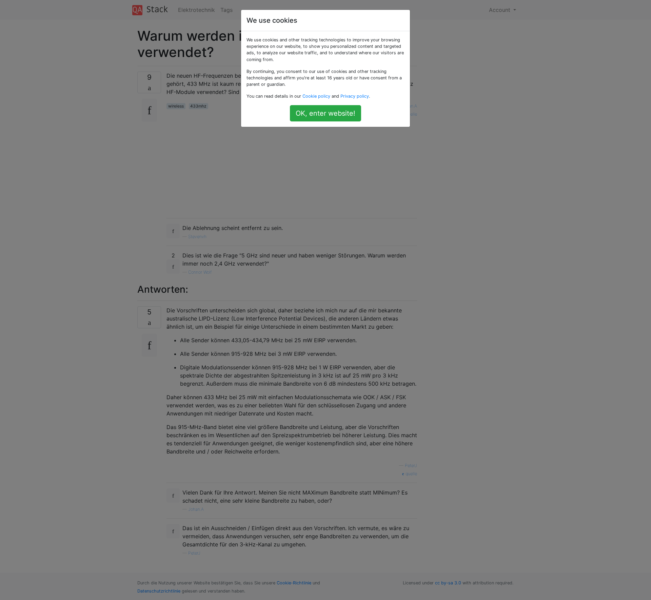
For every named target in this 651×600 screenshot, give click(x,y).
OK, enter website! (325, 113)
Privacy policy (354, 96)
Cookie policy (316, 96)
